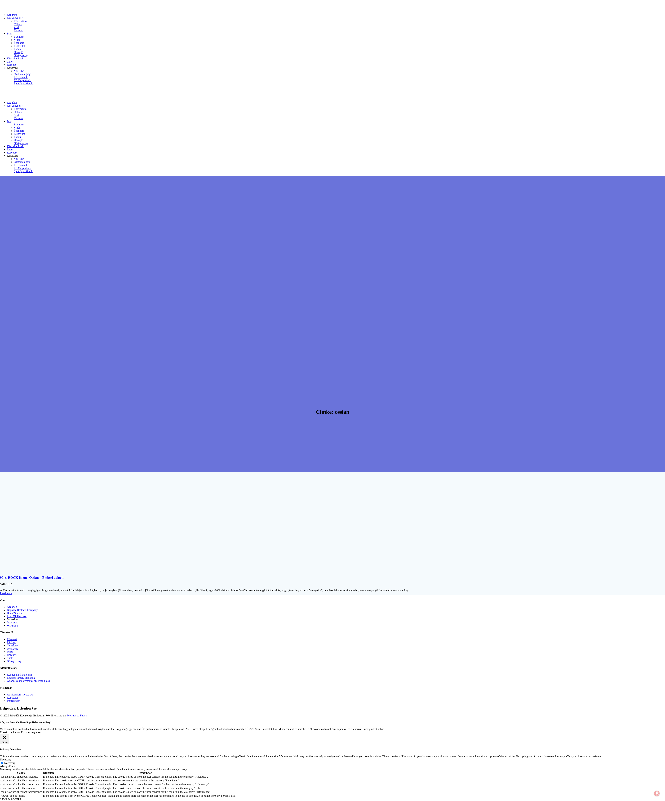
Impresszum (13, 700)
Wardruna (12, 625)
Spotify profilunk (23, 83)
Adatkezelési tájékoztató (20, 694)
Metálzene (12, 648)
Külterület (19, 46)
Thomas (18, 30)
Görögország (21, 55)
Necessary (9, 762)
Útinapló (18, 52)
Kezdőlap (12, 14)
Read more (6, 593)
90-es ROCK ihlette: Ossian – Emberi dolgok (32, 577)
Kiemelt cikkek (15, 58)
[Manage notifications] (657, 793)
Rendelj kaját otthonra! (19, 674)
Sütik (10, 657)
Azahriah (12, 606)
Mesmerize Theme (77, 715)
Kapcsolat (12, 697)
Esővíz (17, 49)
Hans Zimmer (14, 613)
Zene (9, 61)
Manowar (12, 622)
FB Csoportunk (22, 80)
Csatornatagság (22, 74)
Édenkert (19, 42)
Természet (12, 645)
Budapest (19, 36)
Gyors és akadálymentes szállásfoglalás (28, 680)
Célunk (18, 24)
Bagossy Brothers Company (22, 610)
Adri (16, 27)
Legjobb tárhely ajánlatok (21, 677)
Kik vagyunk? (15, 17)
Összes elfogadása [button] (31, 732)
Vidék (17, 39)
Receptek (12, 64)
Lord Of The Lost (16, 616)
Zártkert (11, 642)
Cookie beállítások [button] (10, 732)
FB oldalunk (21, 77)
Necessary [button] (5, 759)
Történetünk (20, 21)
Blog (9, 33)
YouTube (19, 70)
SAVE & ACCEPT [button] (10, 799)
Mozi (10, 651)
